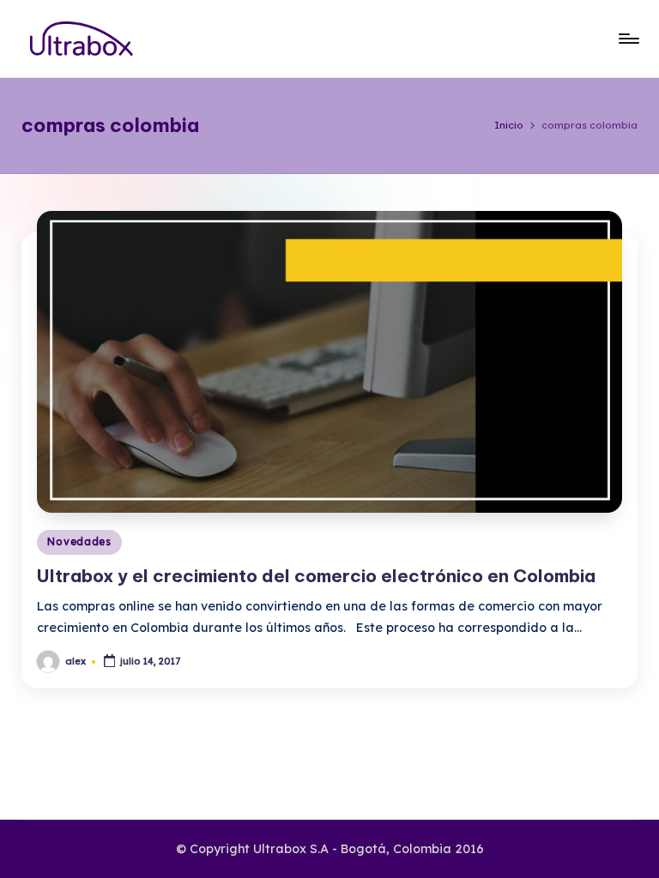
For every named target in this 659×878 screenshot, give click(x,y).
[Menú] (628, 38)
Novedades (79, 541)
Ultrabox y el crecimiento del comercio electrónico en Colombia (316, 575)
